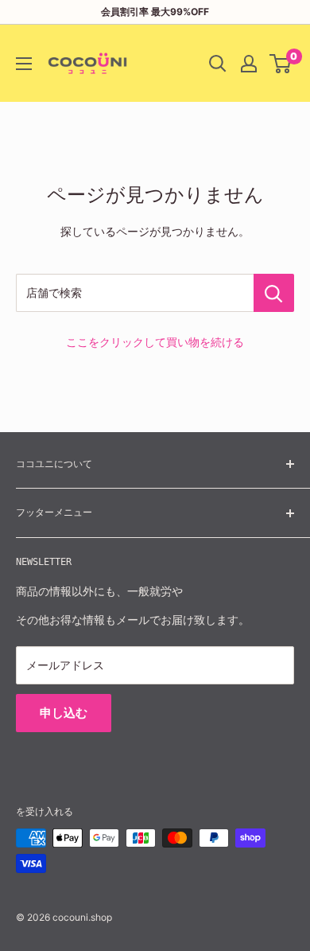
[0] (281, 63)
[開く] (218, 63)
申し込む (63, 712)
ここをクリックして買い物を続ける (155, 342)
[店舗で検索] (274, 293)
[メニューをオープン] (24, 63)
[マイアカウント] (249, 63)
